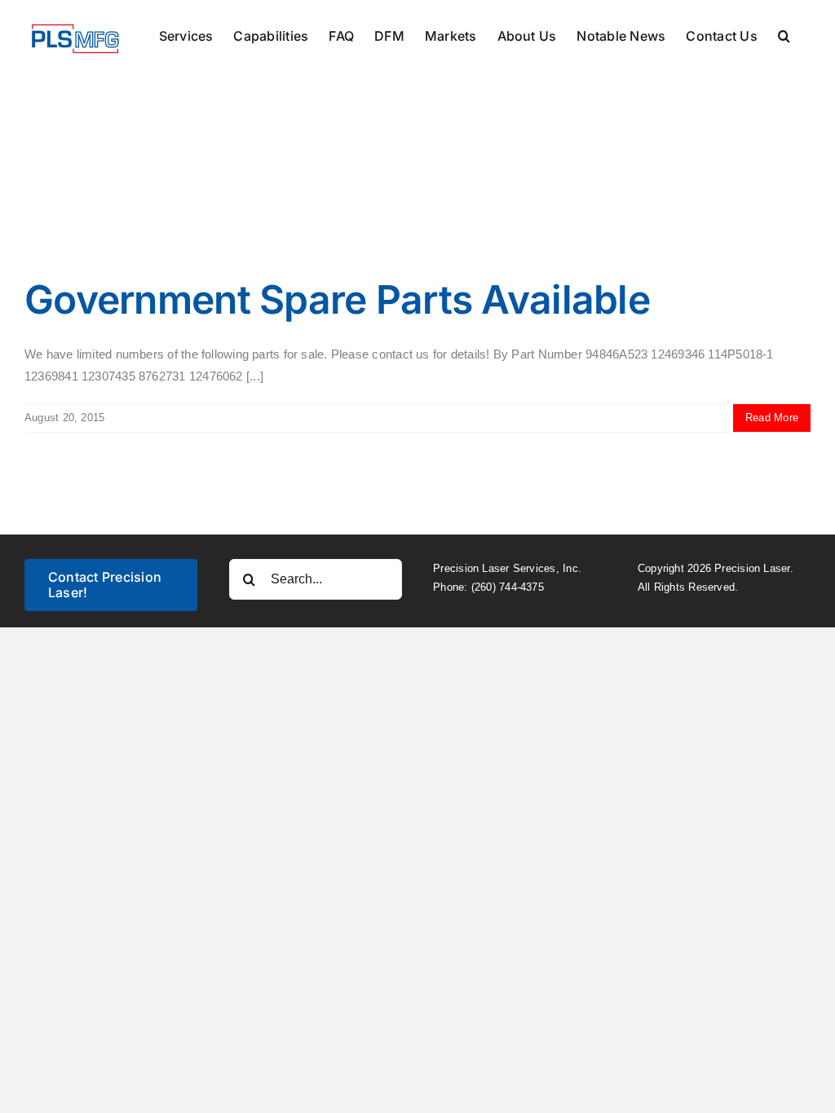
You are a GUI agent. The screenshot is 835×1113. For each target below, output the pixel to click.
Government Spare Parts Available (337, 299)
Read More (771, 417)
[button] (784, 34)
